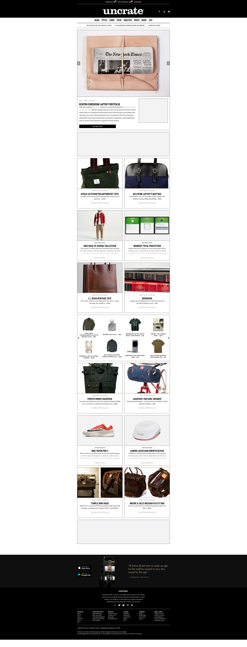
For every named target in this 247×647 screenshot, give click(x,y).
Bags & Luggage (89, 100)
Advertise (142, 615)
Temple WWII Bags (100, 503)
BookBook (147, 298)
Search (159, 11)
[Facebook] (123, 605)
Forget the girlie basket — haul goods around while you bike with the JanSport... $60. (147, 402)
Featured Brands (99, 617)
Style (104, 20)
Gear (97, 20)
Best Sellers (97, 615)
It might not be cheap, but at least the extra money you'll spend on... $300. (100, 197)
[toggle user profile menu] (164, 12)
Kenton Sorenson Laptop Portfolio (99, 104)
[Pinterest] (132, 605)
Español (126, 613)
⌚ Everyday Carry (153, 25)
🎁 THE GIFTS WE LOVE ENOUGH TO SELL (99, 25)
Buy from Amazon (147, 462)
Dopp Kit (97, 107)
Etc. (78, 622)
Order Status (113, 613)
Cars (112, 20)
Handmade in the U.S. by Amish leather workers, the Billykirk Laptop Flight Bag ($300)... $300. (147, 197)
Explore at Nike (99, 257)
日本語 (125, 618)
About (141, 613)
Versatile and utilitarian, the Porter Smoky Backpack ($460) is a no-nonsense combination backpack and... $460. (100, 402)
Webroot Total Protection (147, 245)
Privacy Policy (159, 615)
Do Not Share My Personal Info (160, 619)
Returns (111, 617)
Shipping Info (112, 618)
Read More (95, 203)
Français (127, 615)
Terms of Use (159, 613)
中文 (125, 620)
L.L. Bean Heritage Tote (99, 298)
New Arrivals (97, 613)
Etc (150, 20)
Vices (137, 20)
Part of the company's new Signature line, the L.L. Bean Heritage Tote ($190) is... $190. (100, 302)
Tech (119, 20)
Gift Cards (96, 620)
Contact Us (112, 615)
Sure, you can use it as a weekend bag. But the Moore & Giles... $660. (147, 507)
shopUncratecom (125, 2)
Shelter (128, 20)
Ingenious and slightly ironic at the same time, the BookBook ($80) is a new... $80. (147, 302)
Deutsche (127, 617)
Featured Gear (100, 243)
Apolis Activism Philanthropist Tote (100, 194)
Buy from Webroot (147, 257)
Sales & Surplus (98, 618)
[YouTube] (119, 605)
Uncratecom (110, 2)
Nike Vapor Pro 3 (99, 450)
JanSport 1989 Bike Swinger (147, 398)
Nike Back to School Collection (100, 245)
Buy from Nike (100, 462)
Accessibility (159, 617)
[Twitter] (115, 605)
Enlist (141, 618)
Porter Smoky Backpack (100, 398)
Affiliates (142, 617)
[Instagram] (128, 605)
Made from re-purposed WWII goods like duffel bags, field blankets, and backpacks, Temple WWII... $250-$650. (100, 507)
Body (144, 20)
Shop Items (105, 203)
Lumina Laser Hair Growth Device (147, 450)
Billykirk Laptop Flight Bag (147, 194)
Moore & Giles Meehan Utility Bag (147, 503)
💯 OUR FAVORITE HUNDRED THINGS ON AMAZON (129, 25)
